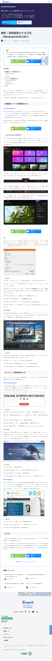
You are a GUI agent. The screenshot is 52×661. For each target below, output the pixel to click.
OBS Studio (8, 76)
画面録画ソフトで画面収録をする (12, 71)
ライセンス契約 (29, 645)
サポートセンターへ (9, 637)
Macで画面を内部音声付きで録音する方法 (36, 574)
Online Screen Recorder (11, 80)
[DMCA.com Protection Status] (30, 655)
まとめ (6, 85)
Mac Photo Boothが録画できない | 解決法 (14, 583)
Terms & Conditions (39, 645)
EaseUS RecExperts (10, 73)
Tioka (5, 40)
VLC (6, 75)
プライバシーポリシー (19, 645)
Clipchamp (8, 82)
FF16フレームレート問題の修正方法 (34, 583)
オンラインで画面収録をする (11, 78)
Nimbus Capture (9, 83)
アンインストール (8, 645)
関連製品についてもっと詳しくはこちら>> (26, 561)
